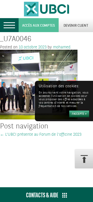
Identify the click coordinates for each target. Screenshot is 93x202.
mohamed (62, 47)
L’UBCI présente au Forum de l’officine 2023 (40, 134)
